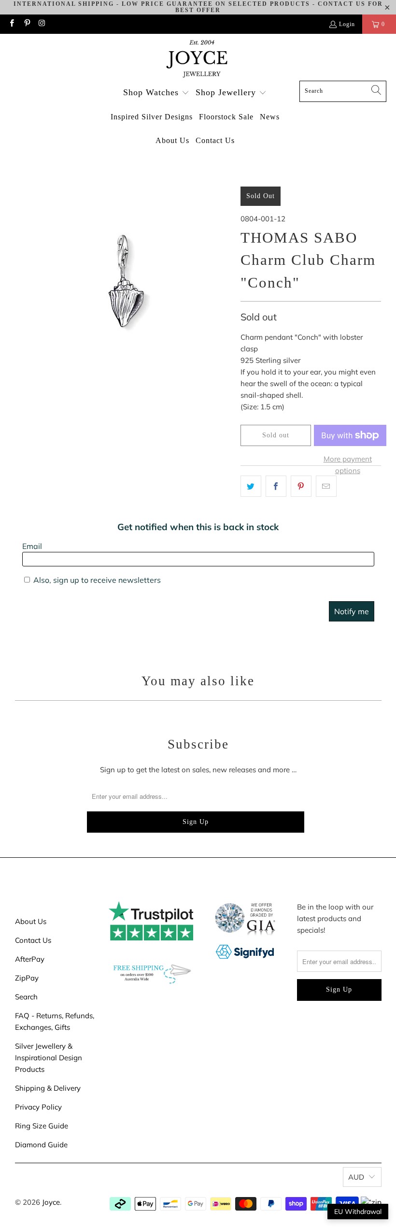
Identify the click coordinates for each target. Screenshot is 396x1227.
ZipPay (27, 977)
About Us (30, 921)
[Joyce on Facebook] (11, 24)
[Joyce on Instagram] (42, 24)
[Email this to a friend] (326, 486)
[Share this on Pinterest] (301, 486)
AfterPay (29, 959)
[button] (156, 93)
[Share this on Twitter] (250, 486)
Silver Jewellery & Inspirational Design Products (48, 1057)
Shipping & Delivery (48, 1088)
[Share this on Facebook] (276, 486)
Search (26, 996)
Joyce (51, 1202)
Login (347, 24)
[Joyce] (198, 60)
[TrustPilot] (151, 937)
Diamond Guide (41, 1144)
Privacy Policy (38, 1107)
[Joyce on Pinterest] (26, 24)
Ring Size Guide (41, 1125)
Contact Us (33, 940)
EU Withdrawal (358, 1211)
